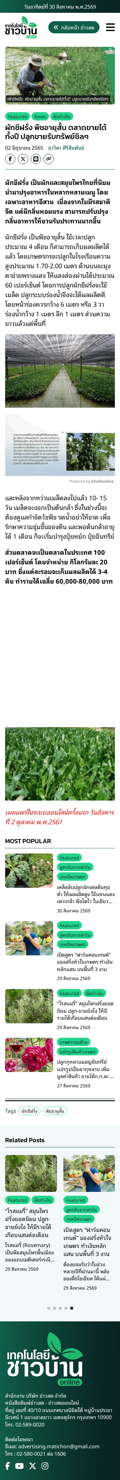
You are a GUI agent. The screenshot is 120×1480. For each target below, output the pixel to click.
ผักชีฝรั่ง (29, 1110)
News (40, 116)
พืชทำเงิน (61, 116)
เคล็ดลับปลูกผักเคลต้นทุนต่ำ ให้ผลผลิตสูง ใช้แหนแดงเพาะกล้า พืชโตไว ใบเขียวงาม (86, 897)
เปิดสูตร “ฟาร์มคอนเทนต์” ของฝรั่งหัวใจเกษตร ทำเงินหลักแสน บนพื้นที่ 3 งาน (85, 961)
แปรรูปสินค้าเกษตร (78, 1051)
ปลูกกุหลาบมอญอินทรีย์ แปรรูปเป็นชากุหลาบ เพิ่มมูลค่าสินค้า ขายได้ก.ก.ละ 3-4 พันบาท (85, 1072)
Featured (17, 116)
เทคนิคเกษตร (72, 876)
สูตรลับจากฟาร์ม (75, 866)
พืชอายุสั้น (55, 1110)
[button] (48, 1308)
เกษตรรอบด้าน (74, 1041)
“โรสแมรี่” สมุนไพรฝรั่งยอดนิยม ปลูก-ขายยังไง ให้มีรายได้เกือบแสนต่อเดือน (85, 1010)
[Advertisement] (60, 652)
